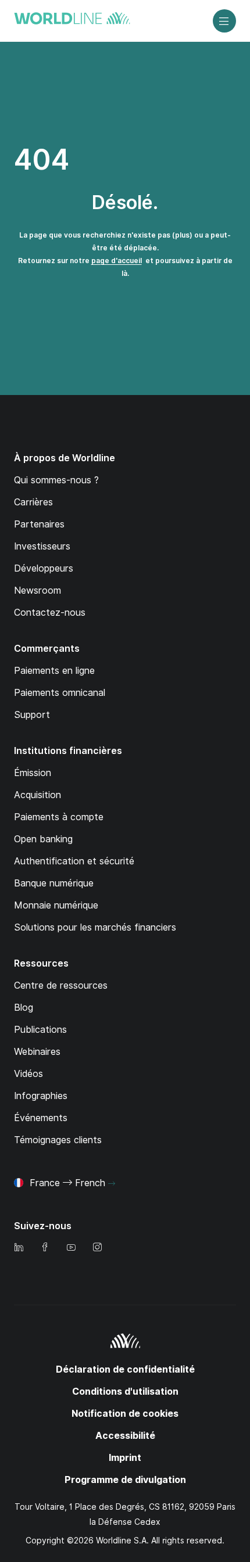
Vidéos (28, 1073)
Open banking (43, 839)
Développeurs (43, 568)
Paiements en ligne (54, 670)
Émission (32, 772)
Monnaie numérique (56, 905)
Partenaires (39, 524)
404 (41, 159)
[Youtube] (71, 1248)
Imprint (125, 1457)
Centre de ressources (61, 985)
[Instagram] (97, 1248)
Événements (40, 1117)
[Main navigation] (224, 21)
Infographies (40, 1095)
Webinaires (37, 1051)
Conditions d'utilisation (125, 1391)
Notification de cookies (125, 1413)
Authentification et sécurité (74, 861)
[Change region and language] (111, 1183)
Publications (40, 1029)
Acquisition (37, 794)
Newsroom (37, 590)
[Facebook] (44, 1248)
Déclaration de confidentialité (125, 1369)
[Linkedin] (18, 1248)
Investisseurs (42, 546)
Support (32, 714)
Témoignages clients (58, 1140)
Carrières (33, 502)
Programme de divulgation (125, 1479)
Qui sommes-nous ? (56, 480)
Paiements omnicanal (59, 692)
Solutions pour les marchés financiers (95, 927)
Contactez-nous (49, 612)
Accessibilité (125, 1435)
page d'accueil (116, 260)
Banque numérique (54, 883)
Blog (23, 1007)
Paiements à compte (58, 817)
